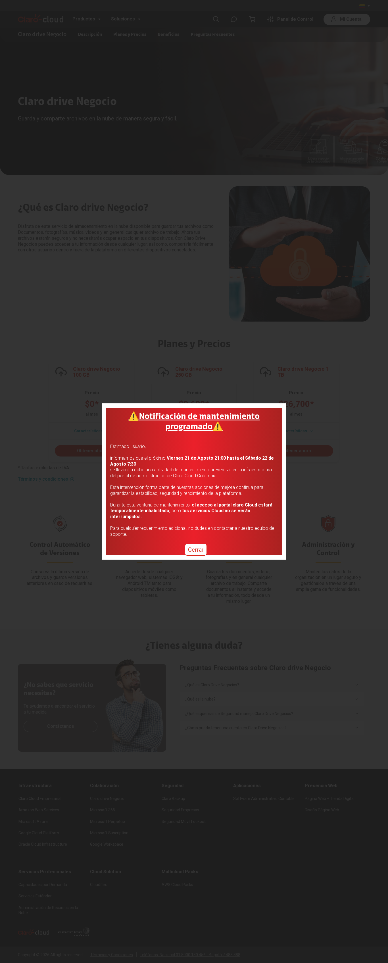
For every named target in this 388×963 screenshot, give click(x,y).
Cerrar (196, 549)
